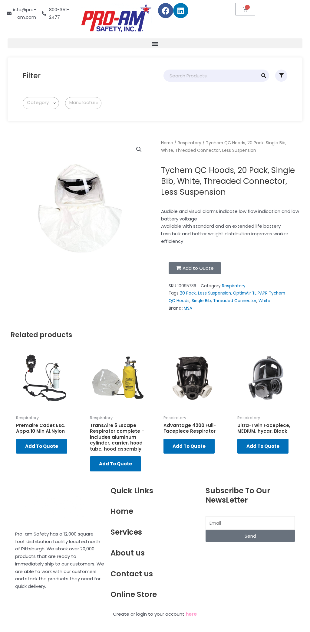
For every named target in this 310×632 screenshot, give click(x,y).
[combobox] (41, 103)
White (264, 301)
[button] (155, 43)
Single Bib (201, 301)
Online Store (133, 594)
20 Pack (188, 293)
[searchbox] (42, 102)
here (191, 614)
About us (127, 553)
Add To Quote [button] (41, 446)
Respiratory (189, 143)
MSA (188, 308)
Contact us (131, 573)
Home (167, 143)
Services (126, 532)
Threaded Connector (234, 301)
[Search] (263, 76)
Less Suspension (214, 293)
